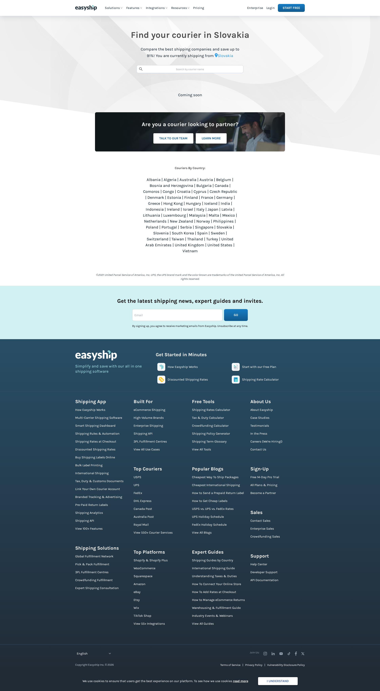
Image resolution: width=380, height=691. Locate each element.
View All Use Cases (147, 449)
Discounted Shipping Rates (95, 449)
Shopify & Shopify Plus (151, 560)
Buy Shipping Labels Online (95, 457)
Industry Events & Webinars (212, 616)
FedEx (138, 493)
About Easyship (261, 410)
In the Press (258, 433)
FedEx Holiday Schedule (209, 524)
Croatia (183, 191)
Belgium (223, 179)
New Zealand (181, 221)
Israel (188, 209)
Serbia (186, 227)
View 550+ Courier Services (153, 532)
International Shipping (92, 473)
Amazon (139, 584)
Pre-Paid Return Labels (91, 505)
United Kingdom (189, 245)
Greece (154, 203)
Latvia (226, 209)
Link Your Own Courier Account (97, 489)
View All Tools (201, 449)
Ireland (173, 209)
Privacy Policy (253, 665)
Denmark (155, 197)
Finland (191, 197)
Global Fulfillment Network (94, 556)
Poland (152, 227)
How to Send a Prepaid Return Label (218, 493)
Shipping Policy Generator (211, 433)
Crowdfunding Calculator (210, 425)
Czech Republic (223, 191)
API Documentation (264, 580)
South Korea (183, 233)
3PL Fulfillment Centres (91, 572)
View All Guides (203, 623)
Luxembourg (174, 215)
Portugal (169, 227)
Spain (202, 233)
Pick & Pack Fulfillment (92, 564)
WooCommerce (144, 568)
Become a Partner (263, 493)
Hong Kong (173, 203)
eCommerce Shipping (149, 410)
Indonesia (155, 209)
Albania (154, 179)
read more (240, 681)
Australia (188, 179)
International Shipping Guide (213, 568)
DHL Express (142, 501)
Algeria (170, 179)
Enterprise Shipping (148, 425)
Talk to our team (173, 138)
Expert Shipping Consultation (97, 588)
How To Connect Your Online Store (216, 584)
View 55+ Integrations (149, 623)
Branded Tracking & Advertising (98, 497)
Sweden (218, 233)
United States (219, 245)
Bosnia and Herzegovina (171, 185)
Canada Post (143, 509)
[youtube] (281, 654)
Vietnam (190, 251)
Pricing (198, 8)
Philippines (223, 221)
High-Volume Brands (149, 418)
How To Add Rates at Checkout (214, 592)
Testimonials (259, 425)
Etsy (137, 600)
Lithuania (151, 215)
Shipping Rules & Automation (97, 433)
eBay (137, 592)
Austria (206, 179)
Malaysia (197, 215)
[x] (303, 654)
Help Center (258, 564)
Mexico (228, 215)
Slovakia (224, 227)
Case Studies (259, 418)
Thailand (195, 239)
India (225, 203)
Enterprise (255, 8)
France (207, 197)
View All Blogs (202, 532)
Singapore (204, 227)
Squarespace (143, 576)
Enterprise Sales (262, 528)
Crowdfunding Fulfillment (94, 580)
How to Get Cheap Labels (209, 501)
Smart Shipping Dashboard (95, 425)
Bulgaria (204, 185)
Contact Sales (260, 521)
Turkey (212, 239)
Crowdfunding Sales (265, 536)
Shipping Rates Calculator (211, 410)
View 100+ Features (89, 528)
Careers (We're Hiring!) (266, 441)
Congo (168, 191)
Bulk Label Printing (89, 465)
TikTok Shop (142, 616)
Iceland (211, 203)
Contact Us (258, 449)
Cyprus (200, 191)
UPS (136, 485)
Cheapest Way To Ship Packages (215, 477)
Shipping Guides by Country (212, 560)
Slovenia (161, 233)
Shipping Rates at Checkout (95, 441)
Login (270, 8)
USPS (137, 477)
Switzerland (157, 239)
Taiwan (178, 239)
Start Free (291, 8)
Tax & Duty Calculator (208, 418)
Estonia (174, 197)
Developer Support (263, 572)
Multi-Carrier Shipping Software (98, 418)
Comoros (151, 191)
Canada (221, 185)
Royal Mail (141, 524)
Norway (203, 221)
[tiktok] (289, 654)
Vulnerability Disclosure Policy (286, 665)
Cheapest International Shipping (216, 485)
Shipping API (84, 521)
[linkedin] (273, 654)
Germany (224, 197)
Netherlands (155, 221)
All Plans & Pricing (263, 485)
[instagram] (265, 654)
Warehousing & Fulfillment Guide (216, 608)
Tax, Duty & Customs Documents (99, 481)
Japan (213, 209)
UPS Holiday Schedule (208, 517)
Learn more (211, 138)
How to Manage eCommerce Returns (218, 600)
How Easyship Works (90, 410)
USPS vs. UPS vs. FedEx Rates (213, 509)
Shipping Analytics (89, 513)
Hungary (193, 203)
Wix (136, 608)
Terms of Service (230, 665)
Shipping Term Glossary (209, 441)
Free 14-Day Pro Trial (264, 477)
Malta (214, 215)
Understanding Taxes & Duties (214, 576)
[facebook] (296, 654)
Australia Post (144, 517)
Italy (200, 209)
